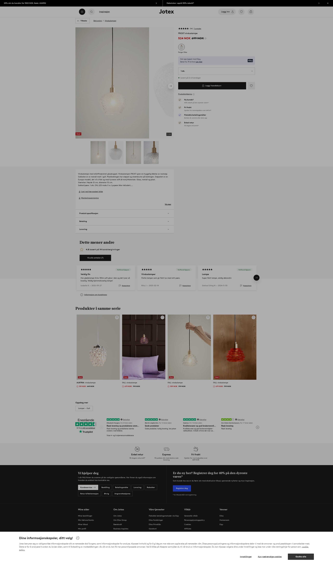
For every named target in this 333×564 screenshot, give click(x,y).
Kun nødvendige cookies (270, 556)
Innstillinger (246, 556)
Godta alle (301, 556)
